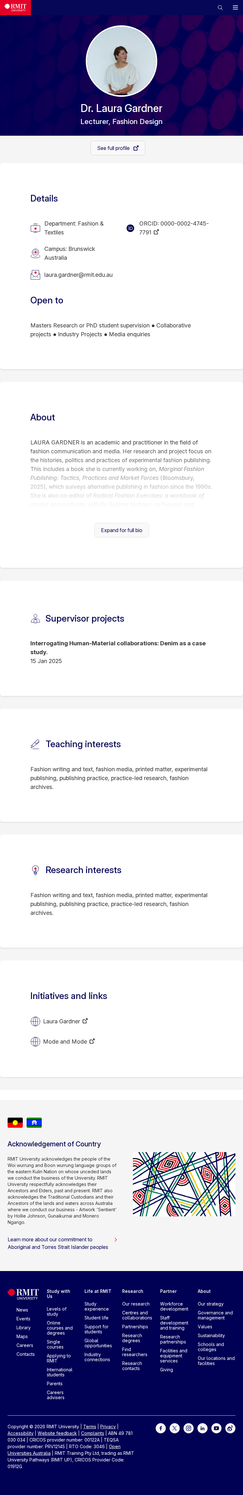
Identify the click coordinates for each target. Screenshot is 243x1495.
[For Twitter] (175, 1427)
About (204, 1291)
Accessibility (21, 1433)
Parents (55, 1383)
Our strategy (211, 1303)
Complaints (92, 1433)
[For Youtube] (216, 1427)
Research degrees (132, 1338)
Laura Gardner (61, 1021)
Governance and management (215, 1315)
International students (59, 1372)
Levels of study (56, 1311)
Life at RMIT (97, 1291)
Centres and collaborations (137, 1315)
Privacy (108, 1426)
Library (23, 1327)
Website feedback (57, 1433)
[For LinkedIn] (202, 1427)
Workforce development (174, 1306)
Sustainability (211, 1335)
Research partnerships (173, 1339)
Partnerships (135, 1326)
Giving (166, 1369)
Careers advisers (56, 1395)
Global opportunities (98, 1343)
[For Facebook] (161, 1427)
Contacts (25, 1354)
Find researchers (134, 1352)
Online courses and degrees (60, 1328)
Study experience (96, 1306)
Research (132, 1291)
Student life (96, 1317)
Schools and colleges (211, 1347)
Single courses (55, 1344)
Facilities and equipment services (173, 1355)
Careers (24, 1345)
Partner (168, 1291)
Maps (22, 1336)
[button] (220, 7)
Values (205, 1326)
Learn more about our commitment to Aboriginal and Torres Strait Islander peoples (58, 1243)
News (22, 1309)
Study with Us (58, 1293)
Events (23, 1318)
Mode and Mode (65, 1041)
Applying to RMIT (59, 1358)
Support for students (96, 1329)
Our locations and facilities (216, 1360)
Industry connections (97, 1357)
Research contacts (132, 1366)
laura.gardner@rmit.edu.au (78, 274)
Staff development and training (174, 1323)
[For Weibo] (230, 1427)
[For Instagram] (189, 1427)
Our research (136, 1303)
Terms (89, 1426)
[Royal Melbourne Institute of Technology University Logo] (15, 7)
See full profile (114, 148)
